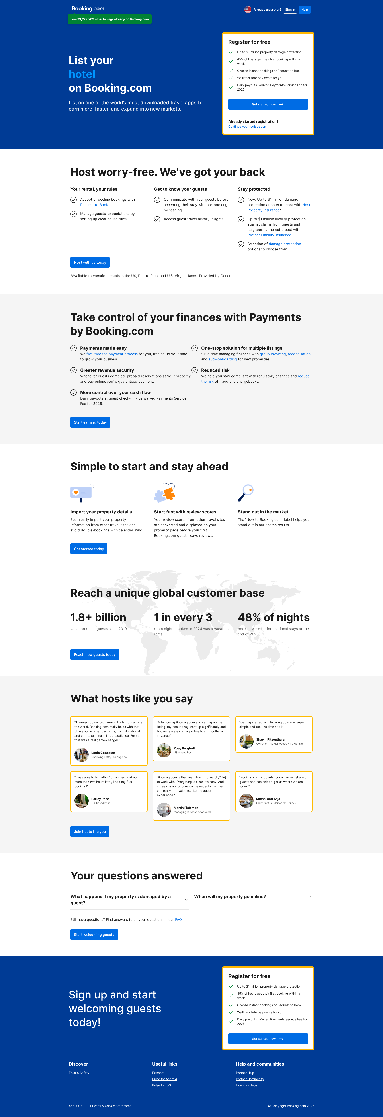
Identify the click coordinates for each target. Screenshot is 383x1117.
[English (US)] (248, 10)
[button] (110, 19)
